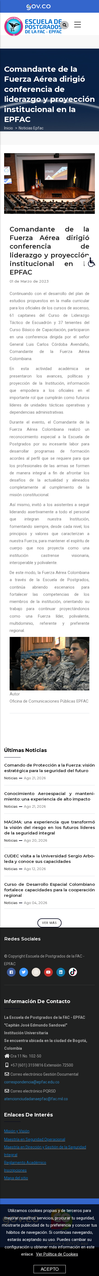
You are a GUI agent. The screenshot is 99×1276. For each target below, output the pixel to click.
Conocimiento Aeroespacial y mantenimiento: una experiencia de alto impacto (49, 796)
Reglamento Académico (25, 1162)
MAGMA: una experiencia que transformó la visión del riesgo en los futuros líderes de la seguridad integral (49, 827)
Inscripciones (15, 1170)
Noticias (10, 778)
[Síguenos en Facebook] (11, 972)
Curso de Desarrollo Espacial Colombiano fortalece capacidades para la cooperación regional (49, 890)
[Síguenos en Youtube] (48, 972)
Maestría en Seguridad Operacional (34, 1139)
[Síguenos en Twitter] (23, 972)
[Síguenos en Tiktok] (73, 972)
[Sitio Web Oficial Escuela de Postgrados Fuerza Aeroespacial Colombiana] (45, 24)
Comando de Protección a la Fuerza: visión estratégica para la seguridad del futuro (49, 767)
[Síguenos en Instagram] (36, 972)
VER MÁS (49, 923)
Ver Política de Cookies (57, 1254)
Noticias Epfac (31, 128)
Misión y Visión (16, 1131)
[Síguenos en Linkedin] (60, 972)
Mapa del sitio (16, 1178)
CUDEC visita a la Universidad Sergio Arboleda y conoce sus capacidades (49, 858)
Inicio (8, 128)
